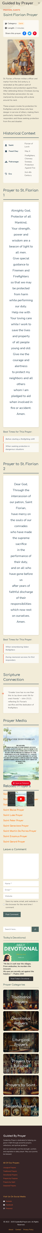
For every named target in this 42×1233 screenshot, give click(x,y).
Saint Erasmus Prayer (15, 836)
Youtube (9, 1201)
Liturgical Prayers (9, 1168)
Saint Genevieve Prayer (16, 826)
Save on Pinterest (22, 783)
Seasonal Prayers (9, 1186)
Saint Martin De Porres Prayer (19, 831)
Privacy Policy (28, 1230)
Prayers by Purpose (10, 1178)
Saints (16, 10)
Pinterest (9, 1208)
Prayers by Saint (9, 1182)
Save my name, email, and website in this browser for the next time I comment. (22, 904)
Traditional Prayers (10, 1171)
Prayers (7, 10)
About (11, 1230)
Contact (18, 1230)
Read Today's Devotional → (21, 978)
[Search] (35, 929)
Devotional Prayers (10, 1175)
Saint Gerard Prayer (14, 842)
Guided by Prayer (17, 3)
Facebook (9, 1205)
